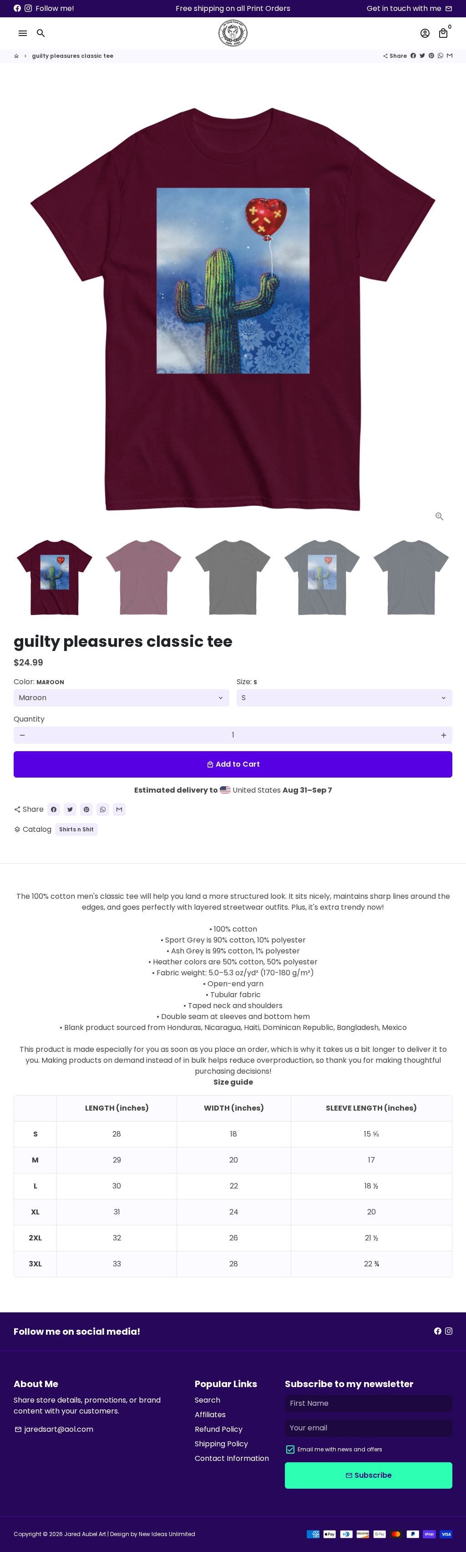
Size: (247, 681)
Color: (39, 681)
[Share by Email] (449, 56)
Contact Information (232, 1458)
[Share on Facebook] (413, 56)
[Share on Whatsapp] (440, 56)
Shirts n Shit (76, 829)
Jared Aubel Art (85, 1534)
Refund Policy (219, 1429)
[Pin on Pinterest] (431, 56)
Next (440, 309)
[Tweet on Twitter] (422, 56)
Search (207, 1400)
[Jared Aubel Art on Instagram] (28, 8)
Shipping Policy (221, 1444)
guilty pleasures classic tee (72, 56)
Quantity (29, 719)
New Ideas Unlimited (167, 1534)
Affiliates (210, 1414)
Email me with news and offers (340, 1449)
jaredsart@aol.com (54, 1429)
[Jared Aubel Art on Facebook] (17, 8)
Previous (26, 309)
